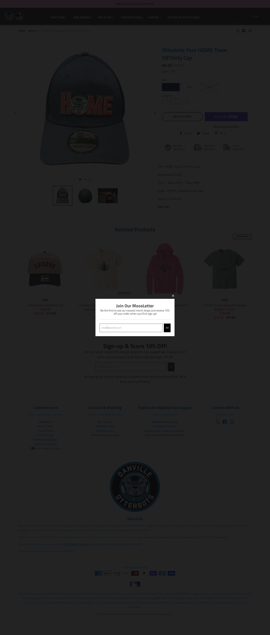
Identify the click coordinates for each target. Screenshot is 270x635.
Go (167, 327)
